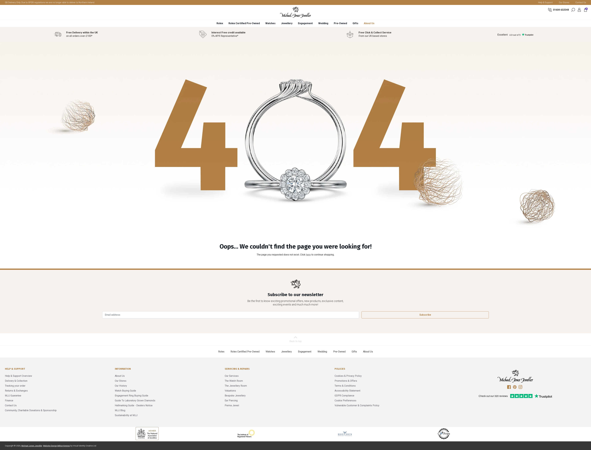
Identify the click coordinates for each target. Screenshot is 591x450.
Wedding (323, 23)
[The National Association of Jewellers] (147, 433)
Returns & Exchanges (16, 390)
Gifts (355, 23)
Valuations (230, 390)
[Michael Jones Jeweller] (295, 12)
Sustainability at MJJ (126, 415)
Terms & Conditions (345, 385)
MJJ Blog (120, 410)
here (308, 254)
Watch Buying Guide (125, 390)
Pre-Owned (340, 23)
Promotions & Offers (346, 380)
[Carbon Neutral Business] (443, 433)
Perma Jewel (232, 405)
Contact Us (580, 2)
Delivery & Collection (16, 380)
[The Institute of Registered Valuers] (246, 433)
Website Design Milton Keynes (56, 446)
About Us (369, 23)
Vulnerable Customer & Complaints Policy (357, 405)
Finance (9, 400)
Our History (121, 385)
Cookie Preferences (345, 400)
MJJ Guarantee (13, 395)
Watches (270, 23)
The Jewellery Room (236, 385)
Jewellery (286, 23)
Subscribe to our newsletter (295, 294)
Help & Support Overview (18, 375)
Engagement (305, 23)
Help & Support (545, 2)
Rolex (220, 23)
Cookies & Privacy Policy (348, 375)
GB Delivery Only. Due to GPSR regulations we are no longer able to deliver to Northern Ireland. (50, 2)
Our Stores (564, 2)
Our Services (232, 375)
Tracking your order (15, 385)
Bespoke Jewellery (235, 395)
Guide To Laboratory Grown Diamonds (135, 400)
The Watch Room (234, 380)
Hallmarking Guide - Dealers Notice (134, 405)
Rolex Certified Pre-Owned (244, 23)
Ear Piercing (231, 400)
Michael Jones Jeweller (31, 446)
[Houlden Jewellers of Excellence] (344, 433)
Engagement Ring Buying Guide (131, 395)
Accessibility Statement (347, 390)
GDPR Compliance (344, 395)
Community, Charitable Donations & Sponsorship (31, 410)
